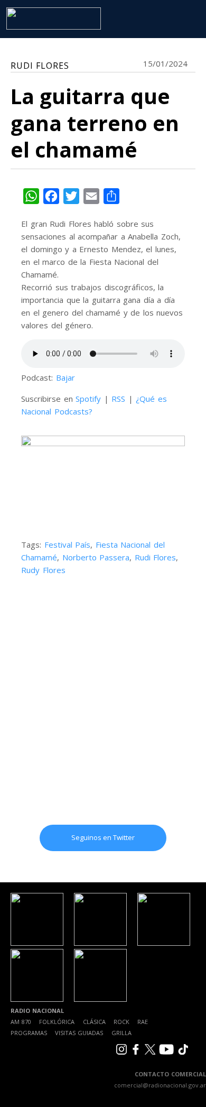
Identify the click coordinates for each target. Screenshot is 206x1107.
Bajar (65, 377)
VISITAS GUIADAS (79, 1033)
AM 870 (21, 1022)
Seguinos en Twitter (103, 837)
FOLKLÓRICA (56, 1022)
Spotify (88, 398)
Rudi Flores (155, 557)
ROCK (121, 1022)
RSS (118, 398)
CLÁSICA (94, 1022)
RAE (142, 1022)
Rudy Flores (43, 570)
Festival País (67, 544)
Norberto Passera (96, 557)
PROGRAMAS (29, 1033)
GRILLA (121, 1033)
